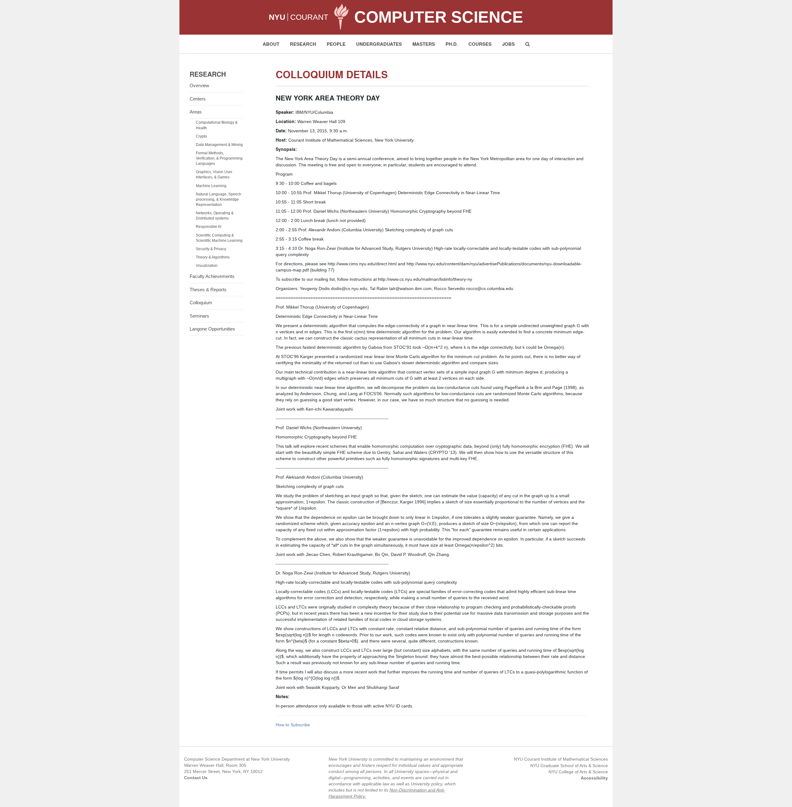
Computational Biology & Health (217, 125)
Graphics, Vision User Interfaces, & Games (214, 174)
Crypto (201, 136)
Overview (199, 85)
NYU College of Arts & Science (578, 771)
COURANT (309, 17)
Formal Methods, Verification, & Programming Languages (219, 158)
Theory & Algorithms (213, 257)
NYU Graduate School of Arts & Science (569, 765)
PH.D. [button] (452, 44)
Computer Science (438, 17)
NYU (277, 17)
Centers (198, 98)
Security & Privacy (211, 249)
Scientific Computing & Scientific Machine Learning (219, 238)
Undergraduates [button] (379, 44)
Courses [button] (480, 44)
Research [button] (303, 44)
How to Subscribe (293, 724)
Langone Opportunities (212, 328)
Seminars (199, 315)
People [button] (336, 44)
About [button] (271, 44)
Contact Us (196, 777)
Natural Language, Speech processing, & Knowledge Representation (218, 199)
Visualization (206, 265)
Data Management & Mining (219, 145)
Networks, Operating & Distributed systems (215, 215)
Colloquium (201, 302)
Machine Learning (211, 186)
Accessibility (594, 777)
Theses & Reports (208, 289)
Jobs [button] (508, 44)
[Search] (527, 44)
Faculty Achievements (212, 276)
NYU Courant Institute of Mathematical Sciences (561, 759)
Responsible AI (208, 226)
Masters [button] (423, 44)
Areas (196, 111)
